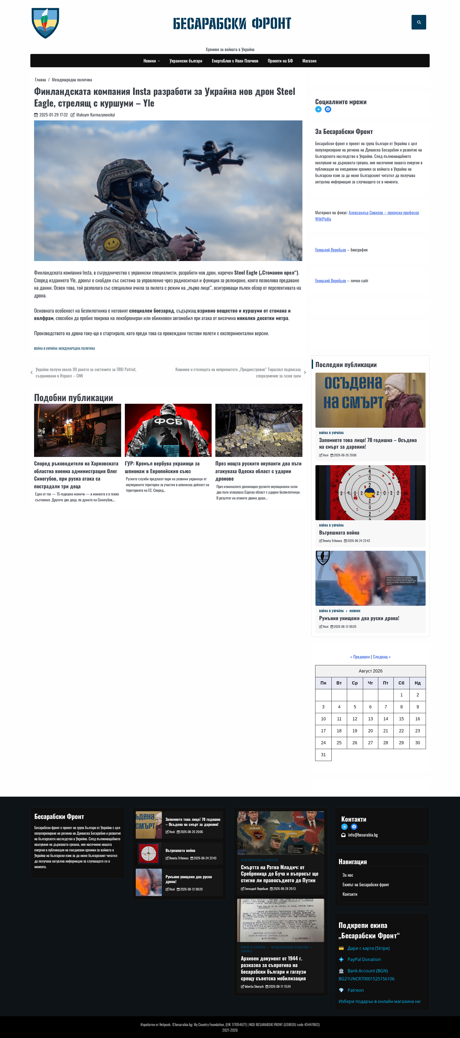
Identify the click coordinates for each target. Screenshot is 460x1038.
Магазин (309, 60)
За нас (348, 875)
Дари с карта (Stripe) (369, 948)
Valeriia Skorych (254, 986)
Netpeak (164, 1024)
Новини (149, 60)
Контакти (324, 333)
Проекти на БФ (280, 60)
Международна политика (77, 348)
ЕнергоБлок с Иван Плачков (235, 60)
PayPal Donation (364, 959)
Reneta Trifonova (332, 540)
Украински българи (186, 60)
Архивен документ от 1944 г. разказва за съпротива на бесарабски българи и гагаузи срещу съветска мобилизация (273, 968)
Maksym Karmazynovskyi (95, 114)
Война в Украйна (46, 348)
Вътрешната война (339, 532)
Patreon (356, 990)
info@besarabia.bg (363, 834)
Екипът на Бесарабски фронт (366, 884)
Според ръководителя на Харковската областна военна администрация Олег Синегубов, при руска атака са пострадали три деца (76, 474)
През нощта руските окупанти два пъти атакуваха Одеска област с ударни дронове (258, 470)
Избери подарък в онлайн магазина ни (379, 1001)
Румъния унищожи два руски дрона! (359, 618)
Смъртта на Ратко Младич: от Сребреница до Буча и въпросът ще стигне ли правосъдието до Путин (279, 873)
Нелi (325, 454)
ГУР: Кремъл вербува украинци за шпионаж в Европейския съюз (162, 467)
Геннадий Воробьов (330, 249)
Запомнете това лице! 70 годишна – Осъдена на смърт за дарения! (368, 443)
